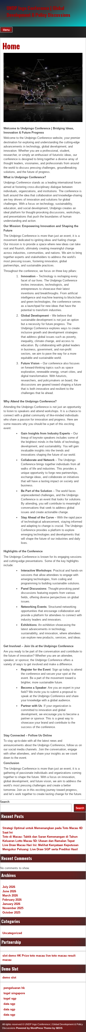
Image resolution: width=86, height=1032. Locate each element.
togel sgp (10, 998)
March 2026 (10, 895)
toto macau (37, 955)
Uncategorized (12, 933)
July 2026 (8, 887)
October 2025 (11, 912)
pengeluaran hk (14, 988)
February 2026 (12, 899)
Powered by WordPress (29, 1028)
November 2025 (12, 908)
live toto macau (56, 955)
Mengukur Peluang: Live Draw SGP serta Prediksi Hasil (40, 849)
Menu (6, 29)
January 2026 (11, 904)
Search (4, 801)
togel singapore (14, 993)
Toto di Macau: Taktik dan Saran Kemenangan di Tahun (40, 836)
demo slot (9, 977)
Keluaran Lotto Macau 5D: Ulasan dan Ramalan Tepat (38, 841)
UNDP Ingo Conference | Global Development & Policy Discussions (38, 11)
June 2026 (9, 891)
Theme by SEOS (53, 1028)
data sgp (9, 1003)
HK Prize (23, 955)
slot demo (9, 955)
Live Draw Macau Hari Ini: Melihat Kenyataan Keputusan (40, 845)
